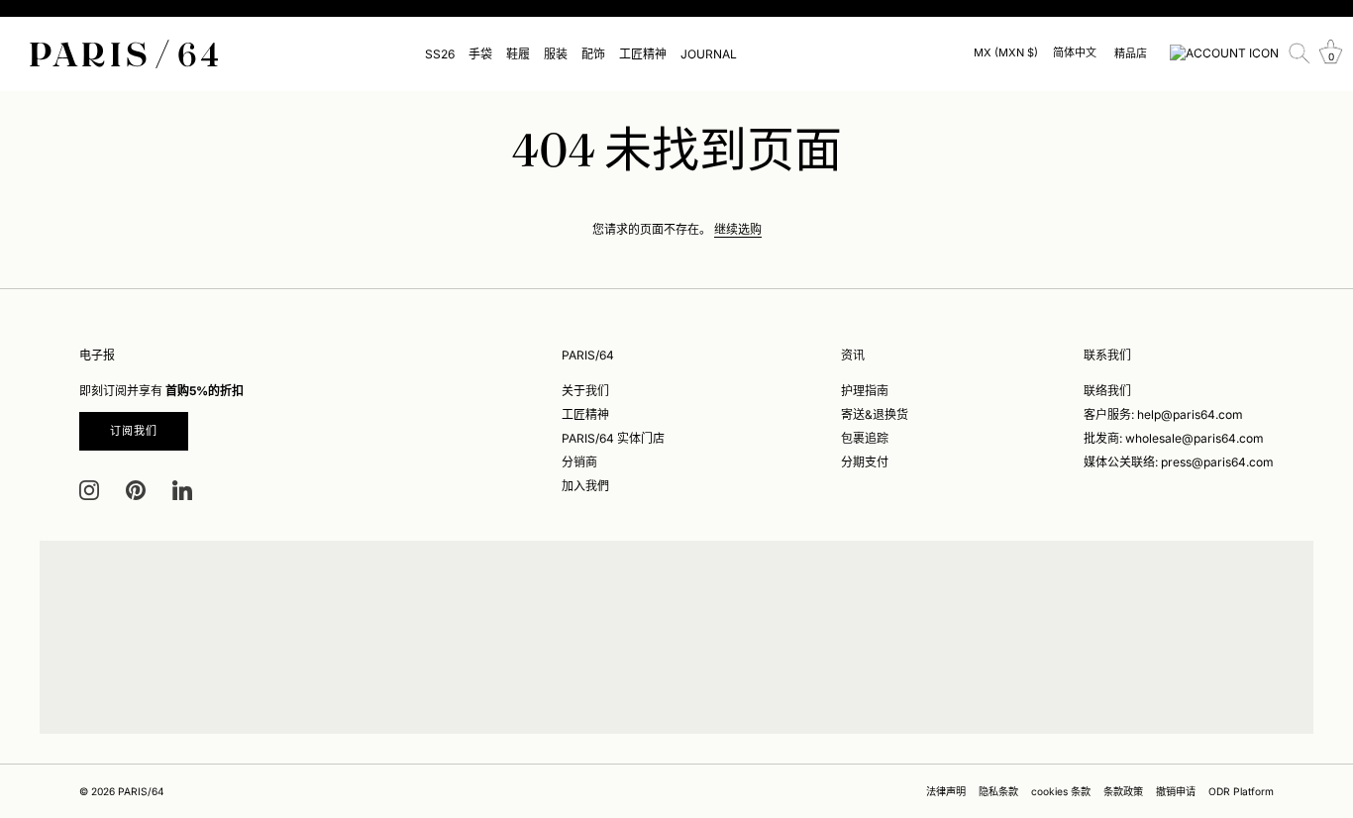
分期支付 (864, 462)
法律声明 (946, 791)
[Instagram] (89, 489)
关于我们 (585, 390)
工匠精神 (643, 54)
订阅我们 (133, 431)
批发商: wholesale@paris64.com (1174, 438)
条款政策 (1123, 791)
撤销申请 (1176, 791)
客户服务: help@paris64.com (1163, 414)
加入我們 (585, 485)
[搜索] (1299, 53)
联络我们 (1107, 390)
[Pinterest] (136, 489)
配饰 (593, 54)
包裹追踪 (864, 438)
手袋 (480, 54)
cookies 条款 (1061, 791)
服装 (556, 54)
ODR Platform (1241, 791)
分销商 (579, 462)
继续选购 (738, 229)
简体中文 (1074, 53)
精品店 (1130, 53)
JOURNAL (708, 54)
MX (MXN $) (1006, 53)
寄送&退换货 (874, 414)
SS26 (440, 54)
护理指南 (864, 390)
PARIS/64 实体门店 (613, 438)
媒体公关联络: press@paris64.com (1179, 462)
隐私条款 (998, 791)
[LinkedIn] (182, 489)
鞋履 (518, 54)
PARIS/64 (141, 791)
